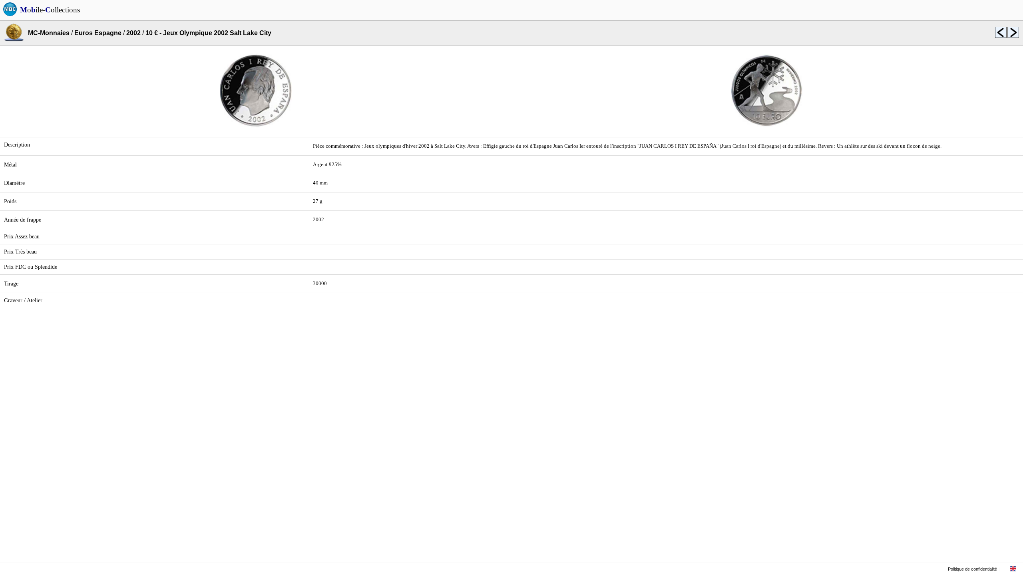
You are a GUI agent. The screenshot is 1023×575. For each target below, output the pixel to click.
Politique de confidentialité (972, 569)
